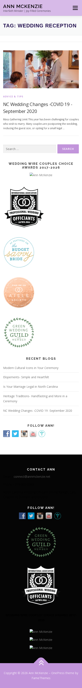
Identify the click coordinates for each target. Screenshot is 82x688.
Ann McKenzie (23, 6)
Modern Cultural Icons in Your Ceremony (30, 368)
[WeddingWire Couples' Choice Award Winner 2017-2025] (41, 639)
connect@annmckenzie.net (32, 477)
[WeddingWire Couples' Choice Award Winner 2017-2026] (41, 631)
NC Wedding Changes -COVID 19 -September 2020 (37, 411)
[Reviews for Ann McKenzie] (19, 332)
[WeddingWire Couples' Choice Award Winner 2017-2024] (41, 647)
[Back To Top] (41, 663)
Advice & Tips (13, 96)
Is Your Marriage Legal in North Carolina (30, 387)
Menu (74, 8)
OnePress (58, 673)
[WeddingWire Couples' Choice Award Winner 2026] (41, 175)
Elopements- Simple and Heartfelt (26, 377)
